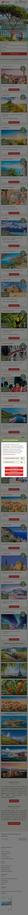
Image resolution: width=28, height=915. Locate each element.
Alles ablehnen (14, 471)
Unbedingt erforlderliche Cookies (12, 458)
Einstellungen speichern (14, 474)
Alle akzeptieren (14, 468)
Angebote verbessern (9, 462)
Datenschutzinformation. (9, 454)
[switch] (22, 462)
